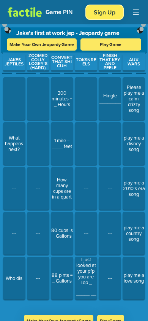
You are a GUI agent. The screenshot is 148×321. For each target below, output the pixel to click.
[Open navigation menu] (136, 12)
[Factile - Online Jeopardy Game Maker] (25, 12)
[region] (74, 167)
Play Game (110, 44)
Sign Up (104, 12)
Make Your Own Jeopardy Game (41, 44)
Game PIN (59, 12)
